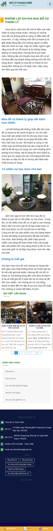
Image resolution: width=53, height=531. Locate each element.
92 (37, 353)
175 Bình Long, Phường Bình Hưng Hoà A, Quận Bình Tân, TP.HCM (32, 429)
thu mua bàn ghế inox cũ (15, 400)
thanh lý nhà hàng (13, 393)
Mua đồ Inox (11, 379)
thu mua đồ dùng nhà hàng (16, 386)
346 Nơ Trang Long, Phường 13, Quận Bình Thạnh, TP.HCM (31, 437)
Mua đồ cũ (10, 372)
